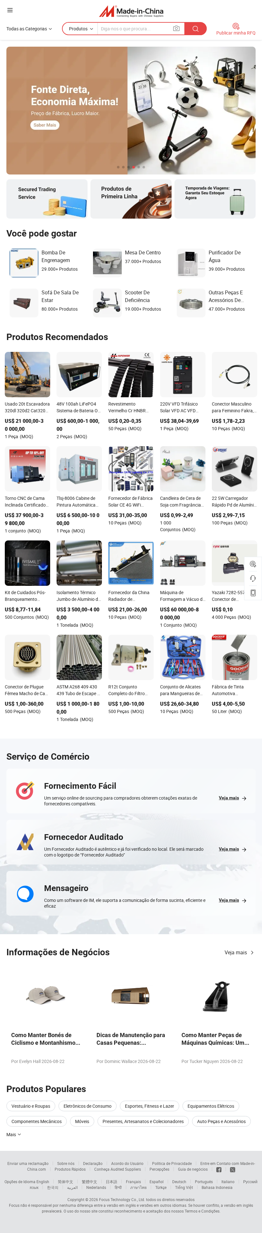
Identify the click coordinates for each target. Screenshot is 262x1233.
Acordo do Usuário (127, 1163)
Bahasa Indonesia (217, 1187)
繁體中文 (89, 1181)
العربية (72, 1187)
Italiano (228, 1181)
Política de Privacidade (172, 1163)
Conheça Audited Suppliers (117, 1169)
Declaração (93, 1163)
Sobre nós (65, 1163)
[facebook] (218, 1169)
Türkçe (160, 1187)
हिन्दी (118, 1187)
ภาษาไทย (138, 1187)
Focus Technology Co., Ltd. (122, 1199)
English (42, 1181)
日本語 (111, 1181)
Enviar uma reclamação (28, 1163)
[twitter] (232, 1169)
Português (204, 1181)
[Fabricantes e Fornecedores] (131, 11)
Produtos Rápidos (70, 1169)
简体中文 (65, 1181)
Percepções (159, 1169)
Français (133, 1181)
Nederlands (96, 1187)
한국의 (52, 1187)
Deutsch (179, 1181)
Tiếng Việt (184, 1187)
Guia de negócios (193, 1169)
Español (157, 1181)
